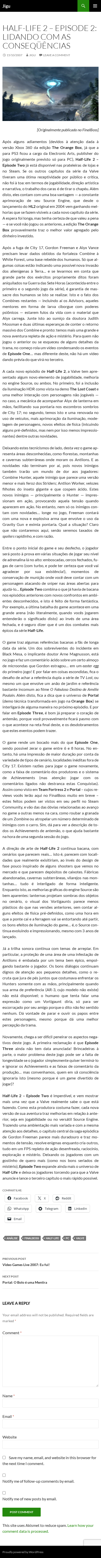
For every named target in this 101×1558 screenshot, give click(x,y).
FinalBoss (32, 1238)
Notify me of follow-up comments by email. (38, 1481)
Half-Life (52, 1238)
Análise (12, 1238)
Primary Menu (95, 6)
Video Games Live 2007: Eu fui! (26, 1262)
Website (9, 1437)
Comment (12, 1332)
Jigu (6, 6)
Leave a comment (56, 55)
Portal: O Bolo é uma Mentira (24, 1279)
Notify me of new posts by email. (29, 1498)
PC (67, 1238)
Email (8, 1416)
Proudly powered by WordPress (22, 1552)
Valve (80, 1238)
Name (8, 1395)
